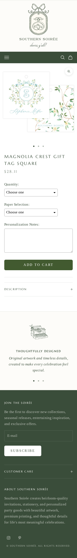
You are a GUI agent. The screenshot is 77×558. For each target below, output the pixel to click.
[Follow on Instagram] (8, 538)
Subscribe (22, 450)
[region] (38, 347)
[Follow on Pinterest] (20, 538)
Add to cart (39, 265)
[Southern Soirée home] (38, 26)
